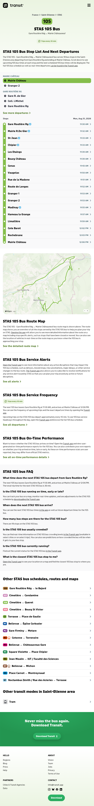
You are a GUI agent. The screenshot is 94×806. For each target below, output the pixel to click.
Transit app (44, 420)
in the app (43, 510)
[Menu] (89, 5)
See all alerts (11, 381)
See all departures (14, 424)
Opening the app (18, 332)
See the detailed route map (19, 346)
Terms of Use (54, 773)
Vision (50, 760)
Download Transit (45, 736)
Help (5, 770)
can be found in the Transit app (64, 65)
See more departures (15, 113)
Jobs (50, 766)
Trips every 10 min (48, 41)
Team (50, 763)
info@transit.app (55, 784)
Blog (5, 763)
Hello (6, 755)
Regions (6, 760)
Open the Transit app (12, 365)
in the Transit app (71, 534)
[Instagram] (49, 789)
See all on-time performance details (25, 457)
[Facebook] (57, 789)
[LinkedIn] (61, 789)
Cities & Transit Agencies (14, 784)
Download (56, 797)
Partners (8, 780)
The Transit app (33, 370)
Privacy (51, 770)
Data (5, 788)
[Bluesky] (53, 789)
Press (5, 766)
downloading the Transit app (27, 499)
